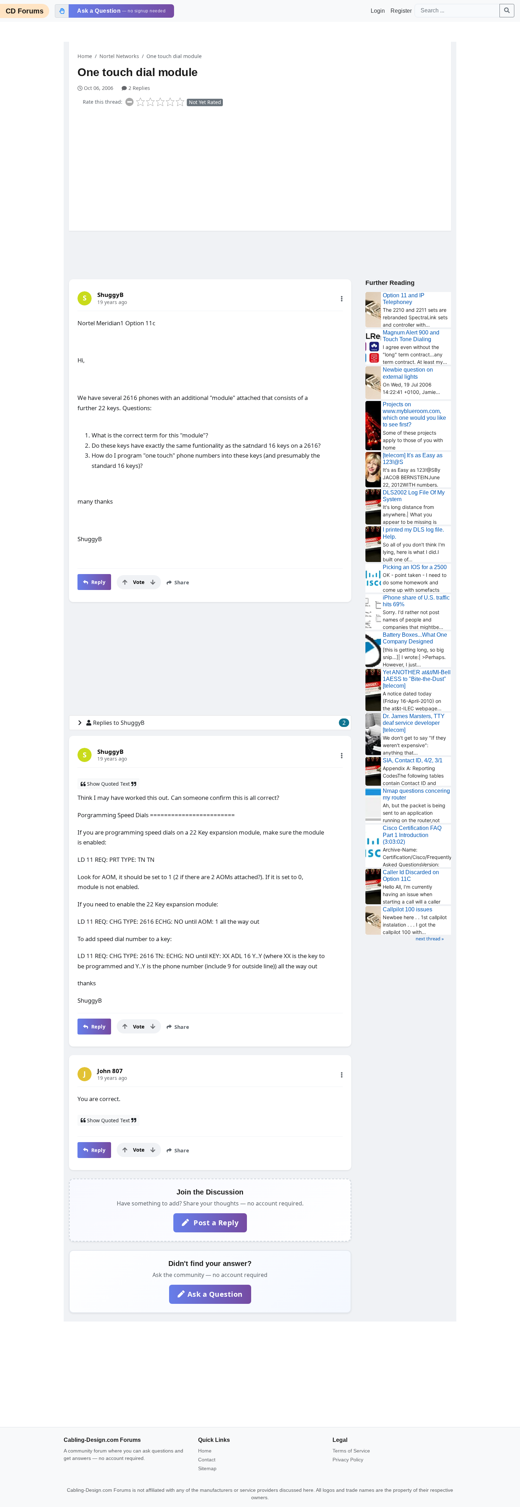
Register (401, 11)
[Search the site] (506, 10)
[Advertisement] (264, 167)
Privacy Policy (348, 1459)
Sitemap (207, 1468)
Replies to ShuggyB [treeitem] (219, 723)
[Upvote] (125, 582)
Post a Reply (215, 1222)
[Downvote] (153, 582)
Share (181, 582)
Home (84, 56)
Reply (97, 582)
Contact (206, 1459)
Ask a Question (215, 1294)
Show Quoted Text (108, 783)
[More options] (342, 298)
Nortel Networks (119, 56)
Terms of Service (351, 1451)
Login (378, 11)
